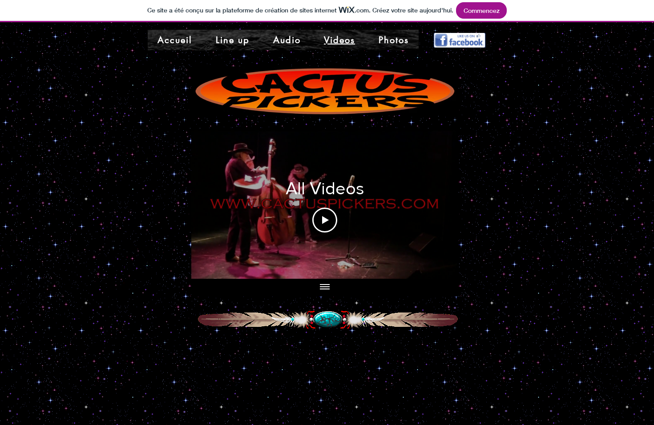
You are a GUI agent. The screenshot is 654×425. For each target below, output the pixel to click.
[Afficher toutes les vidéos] (324, 288)
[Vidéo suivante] (440, 203)
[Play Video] (324, 220)
